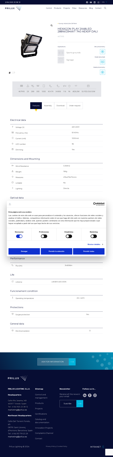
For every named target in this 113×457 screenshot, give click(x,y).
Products (39, 403)
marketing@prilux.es (17, 410)
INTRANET (95, 447)
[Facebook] (87, 2)
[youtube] (91, 2)
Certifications (41, 414)
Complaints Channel (44, 433)
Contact (38, 439)
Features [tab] (36, 106)
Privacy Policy (51, 446)
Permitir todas (88, 251)
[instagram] (98, 2)
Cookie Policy (62, 446)
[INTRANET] (103, 447)
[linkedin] (94, 2)
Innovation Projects (44, 428)
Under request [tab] (74, 106)
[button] (52, 26)
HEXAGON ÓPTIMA (70, 23)
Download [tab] (60, 106)
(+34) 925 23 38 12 (12, 2)
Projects (38, 409)
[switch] (44, 236)
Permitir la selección (56, 251)
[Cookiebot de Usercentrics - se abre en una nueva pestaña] (95, 204)
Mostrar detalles (94, 244)
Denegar (24, 251)
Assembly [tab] (48, 106)
